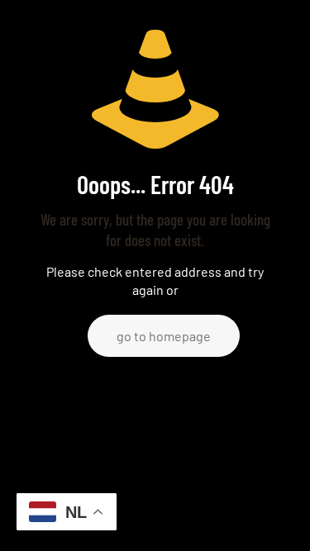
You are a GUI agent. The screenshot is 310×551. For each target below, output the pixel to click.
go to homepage (164, 336)
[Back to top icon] (276, 517)
